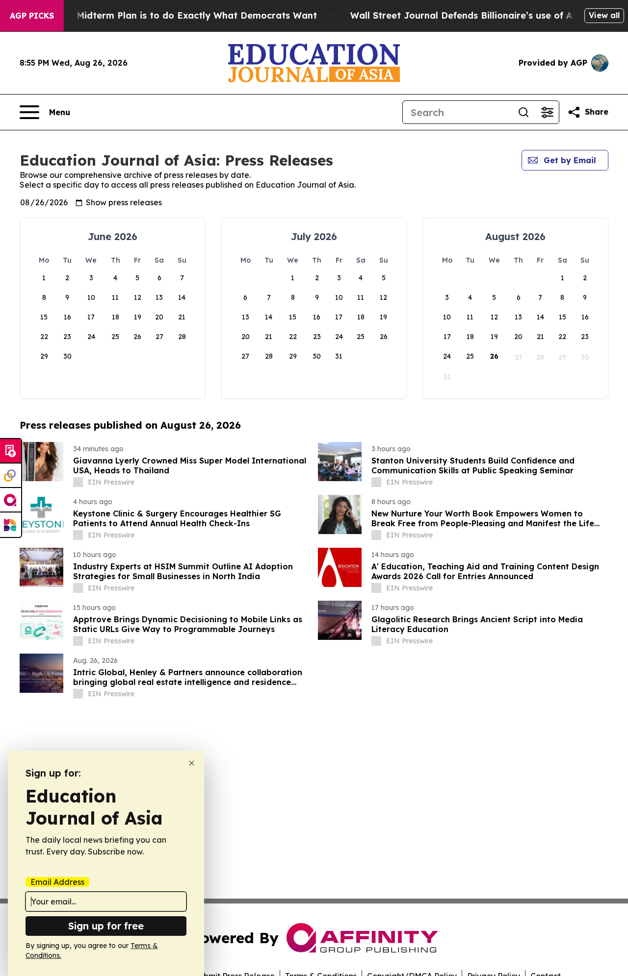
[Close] (191, 763)
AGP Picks (32, 16)
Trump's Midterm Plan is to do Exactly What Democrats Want (177, 15)
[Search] (523, 112)
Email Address (57, 882)
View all (604, 15)
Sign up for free (106, 926)
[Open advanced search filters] (547, 112)
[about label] (78, 482)
